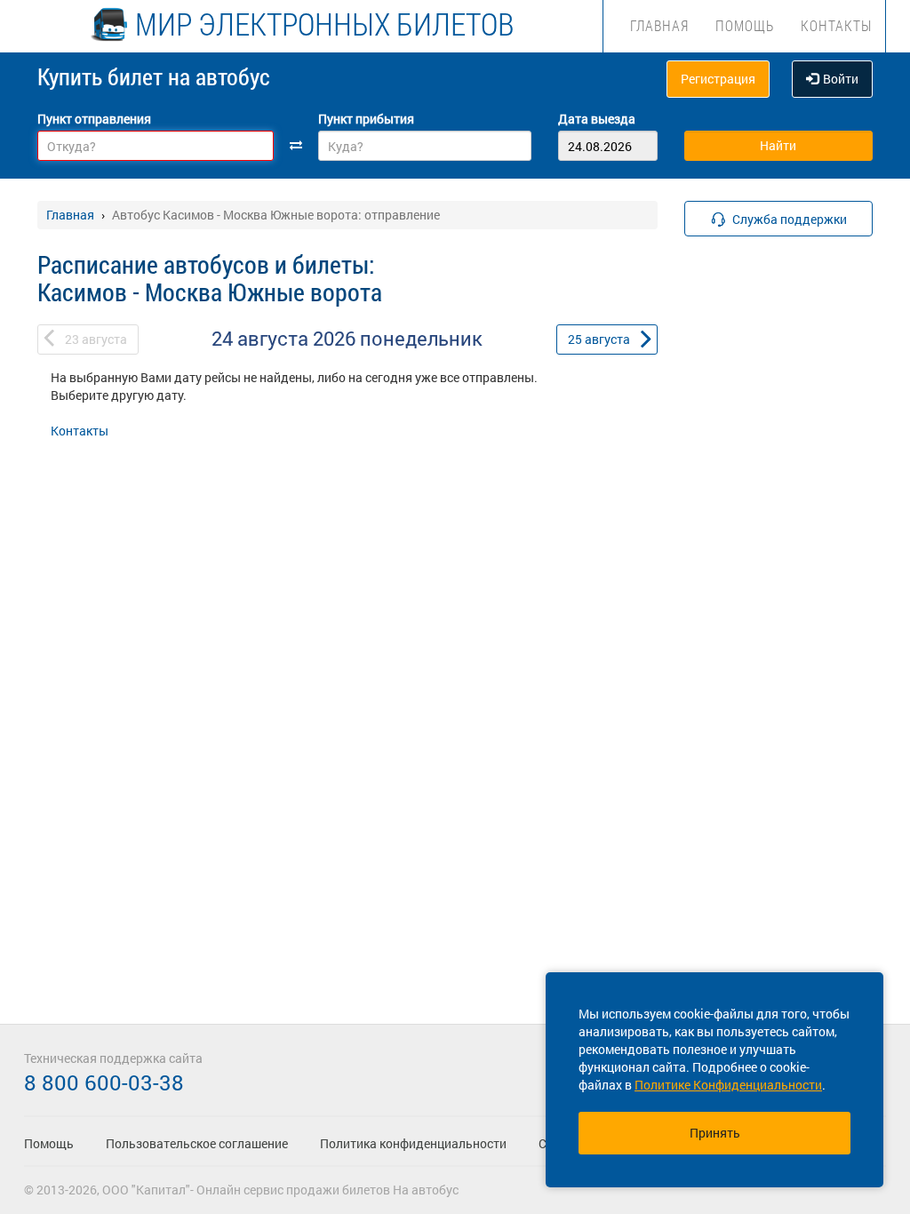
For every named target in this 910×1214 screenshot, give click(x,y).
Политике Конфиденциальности (728, 1084)
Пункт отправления (94, 118)
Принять (715, 1132)
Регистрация (718, 78)
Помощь (744, 25)
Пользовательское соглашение (197, 1143)
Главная (659, 25)
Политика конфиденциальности (413, 1143)
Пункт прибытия (366, 118)
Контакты (836, 25)
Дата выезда (596, 118)
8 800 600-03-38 (104, 1082)
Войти (840, 78)
